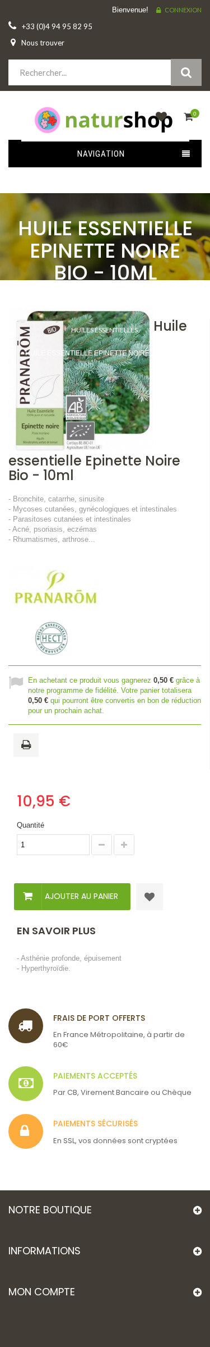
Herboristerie (104, 307)
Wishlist (158, 123)
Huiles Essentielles (104, 330)
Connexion (183, 9)
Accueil (100, 294)
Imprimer (28, 745)
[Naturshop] (105, 119)
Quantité (30, 825)
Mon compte (41, 1292)
